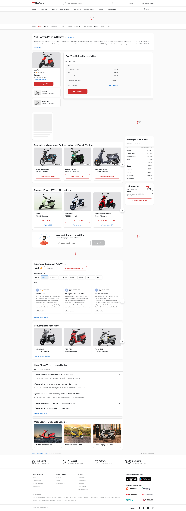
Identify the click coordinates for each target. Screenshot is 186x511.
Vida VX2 (68, 349)
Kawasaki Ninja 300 (62, 500)
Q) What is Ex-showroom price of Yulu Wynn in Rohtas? (54, 403)
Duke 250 (52, 500)
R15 (67, 497)
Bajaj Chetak (40, 349)
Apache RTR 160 (36, 500)
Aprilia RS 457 (45, 500)
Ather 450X (99, 349)
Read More (37, 47)
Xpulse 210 (86, 497)
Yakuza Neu (45, 101)
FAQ (35, 369)
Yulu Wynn (37, 70)
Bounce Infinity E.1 (101, 169)
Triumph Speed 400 (105, 497)
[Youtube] (148, 508)
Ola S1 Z (44, 91)
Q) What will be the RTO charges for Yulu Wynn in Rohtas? (55, 384)
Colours (69, 26)
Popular (137, 144)
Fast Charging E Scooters (104, 445)
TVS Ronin (79, 497)
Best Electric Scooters (44, 445)
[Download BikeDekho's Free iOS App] (131, 479)
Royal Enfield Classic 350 (45, 497)
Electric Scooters (45, 356)
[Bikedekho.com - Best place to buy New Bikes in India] (38, 3)
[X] (143, 508)
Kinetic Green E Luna (42, 169)
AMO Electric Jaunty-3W (103, 213)
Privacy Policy (36, 486)
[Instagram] (153, 508)
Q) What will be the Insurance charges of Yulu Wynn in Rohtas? (57, 394)
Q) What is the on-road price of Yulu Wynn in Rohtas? (53, 374)
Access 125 (73, 497)
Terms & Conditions (38, 483)
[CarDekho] (131, 488)
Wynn (34, 26)
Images (46, 26)
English (131, 3)
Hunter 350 (35, 497)
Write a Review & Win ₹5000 (75, 268)
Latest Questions (45, 369)
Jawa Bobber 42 (72, 500)
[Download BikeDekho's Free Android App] (145, 479)
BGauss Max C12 (71, 169)
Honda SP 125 (61, 497)
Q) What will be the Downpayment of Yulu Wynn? (52, 408)
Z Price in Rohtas (48, 221)
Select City (149, 9)
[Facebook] (139, 508)
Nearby (129, 144)
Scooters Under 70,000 (73, 445)
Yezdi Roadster (94, 497)
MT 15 (54, 497)
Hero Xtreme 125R (116, 497)
